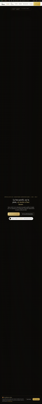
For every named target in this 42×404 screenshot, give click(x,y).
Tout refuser (29, 399)
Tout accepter (36, 399)
